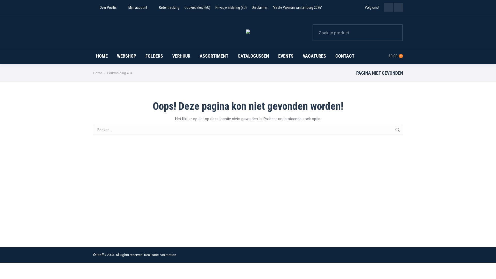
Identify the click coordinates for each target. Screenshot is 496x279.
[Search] (396, 32)
